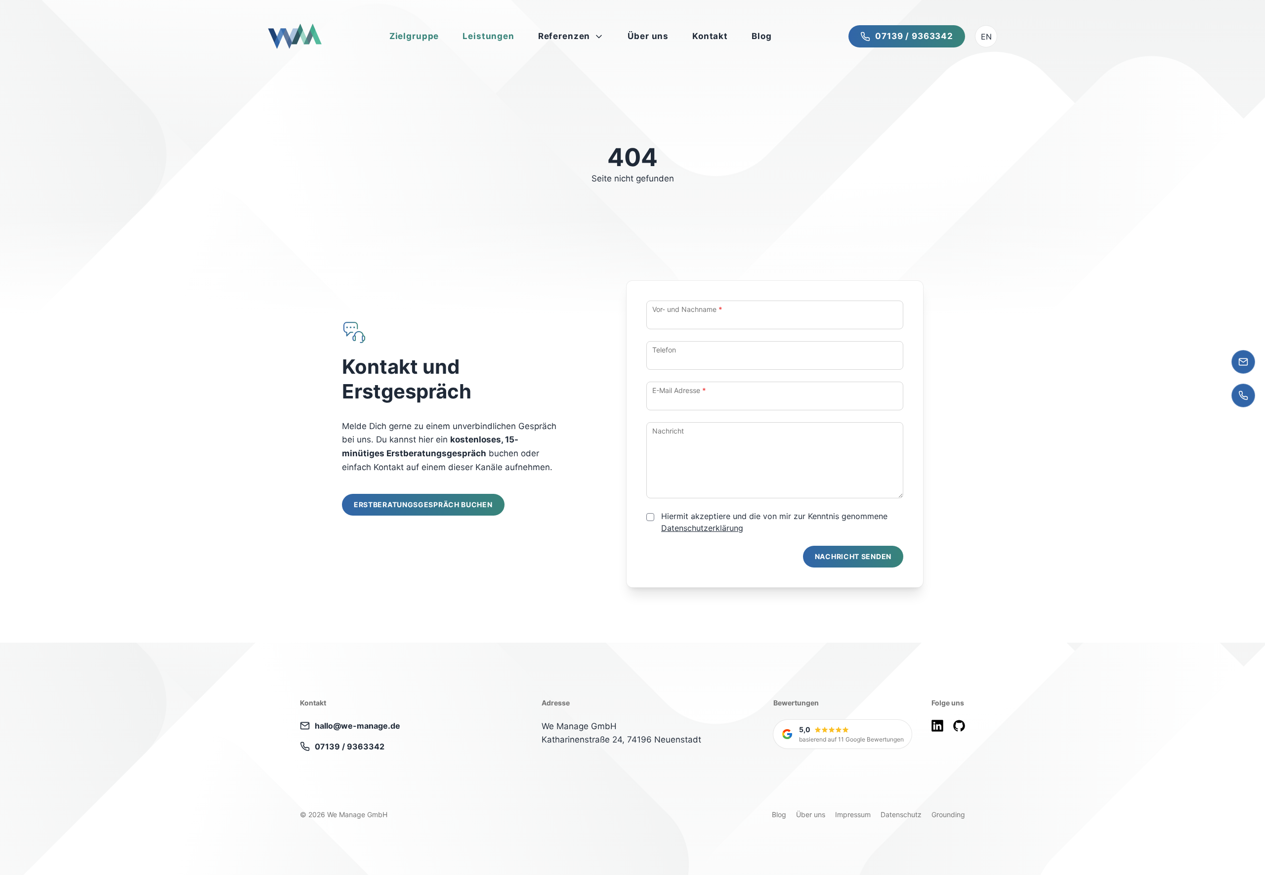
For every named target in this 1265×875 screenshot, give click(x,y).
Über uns (810, 814)
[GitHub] (959, 726)
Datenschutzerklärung (702, 528)
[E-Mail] (1243, 362)
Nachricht (668, 431)
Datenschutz (901, 814)
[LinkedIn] (937, 726)
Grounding (948, 814)
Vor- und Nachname (687, 309)
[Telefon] (1243, 395)
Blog (779, 814)
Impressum (853, 814)
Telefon (664, 350)
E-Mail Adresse (679, 390)
